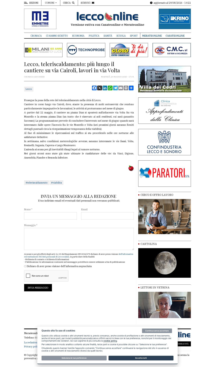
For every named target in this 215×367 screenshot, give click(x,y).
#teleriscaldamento (37, 182)
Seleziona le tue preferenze (74, 358)
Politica (94, 35)
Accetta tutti (141, 358)
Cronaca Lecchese (34, 77)
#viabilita (56, 182)
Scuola (121, 35)
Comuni (50, 2)
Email (84, 209)
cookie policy (110, 340)
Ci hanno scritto (57, 35)
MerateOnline (152, 35)
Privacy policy (32, 346)
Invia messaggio (38, 287)
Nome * (28, 209)
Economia (78, 35)
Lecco (29, 89)
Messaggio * (30, 225)
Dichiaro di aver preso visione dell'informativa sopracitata (59, 266)
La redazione (31, 342)
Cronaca (36, 35)
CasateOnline (175, 35)
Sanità (108, 35)
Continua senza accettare (157, 331)
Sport (134, 35)
